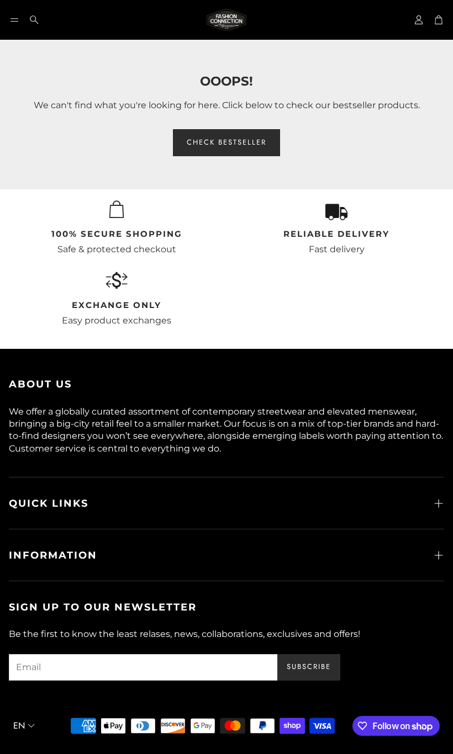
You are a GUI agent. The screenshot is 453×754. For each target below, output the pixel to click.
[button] (14, 20)
